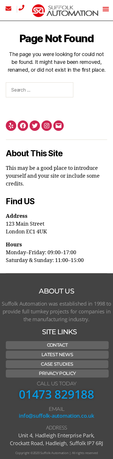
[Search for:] (38, 91)
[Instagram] (46, 125)
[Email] (58, 125)
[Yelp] (11, 125)
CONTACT (57, 345)
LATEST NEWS (57, 354)
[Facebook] (23, 125)
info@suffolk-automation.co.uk (56, 415)
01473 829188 (56, 394)
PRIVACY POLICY (57, 373)
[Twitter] (35, 125)
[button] (106, 9)
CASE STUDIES (57, 364)
